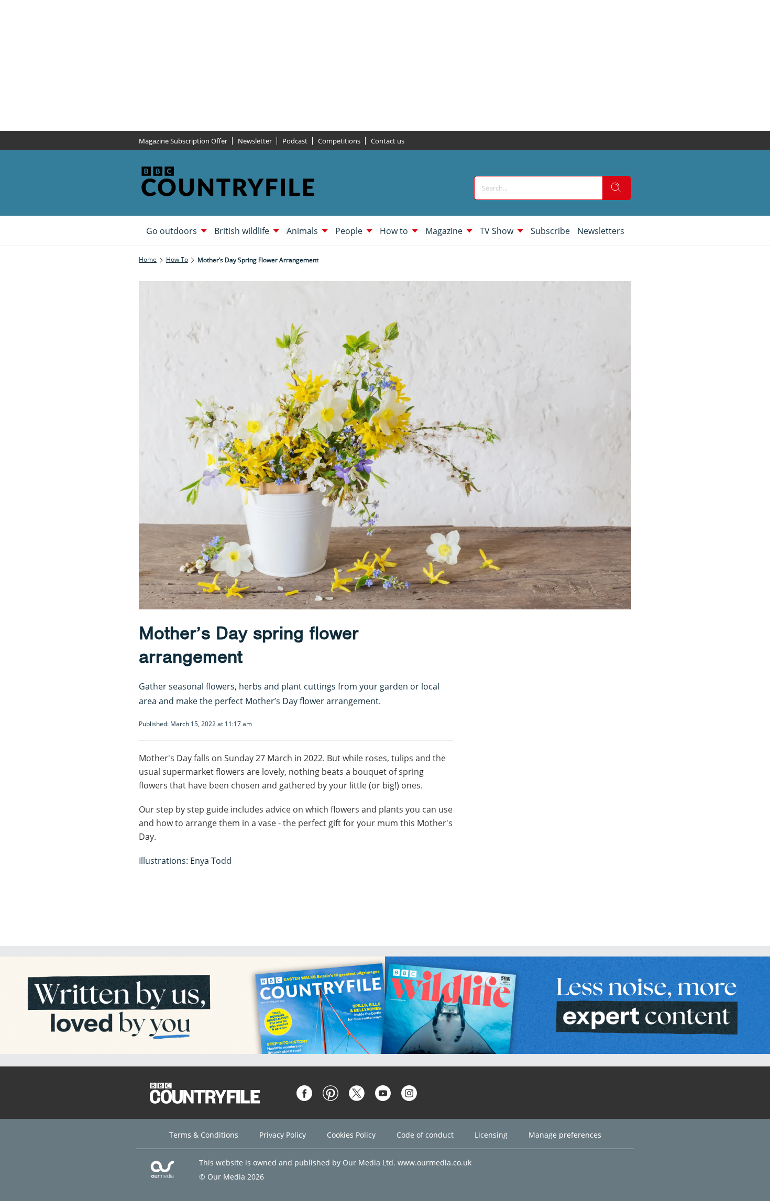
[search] (616, 188)
